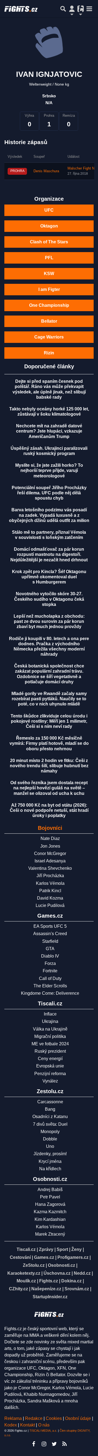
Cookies (54, 1418)
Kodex (11, 1425)
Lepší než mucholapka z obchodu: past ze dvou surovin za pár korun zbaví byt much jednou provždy (49, 621)
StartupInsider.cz (50, 1296)
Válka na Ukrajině (50, 1029)
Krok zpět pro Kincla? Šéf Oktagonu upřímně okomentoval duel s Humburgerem (49, 576)
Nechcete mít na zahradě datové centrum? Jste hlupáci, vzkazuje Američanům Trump (49, 431)
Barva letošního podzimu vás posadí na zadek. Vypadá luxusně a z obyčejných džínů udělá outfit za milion (49, 515)
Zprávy (46, 1249)
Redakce (33, 1418)
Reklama (13, 1418)
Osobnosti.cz (61, 1265)
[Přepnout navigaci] (72, 8)
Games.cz (44, 1257)
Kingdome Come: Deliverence (50, 993)
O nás (44, 1425)
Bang (50, 1109)
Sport (62, 1249)
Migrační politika (50, 1036)
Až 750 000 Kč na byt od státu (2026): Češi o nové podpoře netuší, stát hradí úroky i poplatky (49, 810)
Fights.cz (48, 1281)
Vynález (50, 1081)
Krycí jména (50, 1161)
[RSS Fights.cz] (64, 1444)
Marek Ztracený (50, 1234)
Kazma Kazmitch (50, 1211)
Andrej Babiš (50, 1189)
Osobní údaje (78, 1418)
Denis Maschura (46, 171)
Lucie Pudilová (50, 905)
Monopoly (50, 1131)
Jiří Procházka (50, 875)
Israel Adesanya (50, 861)
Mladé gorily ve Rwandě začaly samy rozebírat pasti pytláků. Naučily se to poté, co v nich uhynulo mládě (49, 698)
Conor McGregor (50, 853)
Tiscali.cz (26, 1249)
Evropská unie (50, 1066)
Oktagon (49, 226)
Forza (50, 963)
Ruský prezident (50, 1051)
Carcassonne (50, 1101)
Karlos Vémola (50, 883)
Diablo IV (50, 956)
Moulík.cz (26, 1281)
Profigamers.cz (72, 1257)
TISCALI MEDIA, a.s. (43, 1430)
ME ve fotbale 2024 (50, 1043)
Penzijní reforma (50, 1073)
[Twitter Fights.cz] (54, 1444)
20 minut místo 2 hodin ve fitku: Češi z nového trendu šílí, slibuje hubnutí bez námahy (49, 765)
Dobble (50, 1139)
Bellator (49, 321)
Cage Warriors (49, 337)
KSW (49, 273)
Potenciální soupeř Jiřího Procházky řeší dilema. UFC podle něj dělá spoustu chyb (49, 492)
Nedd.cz (82, 1273)
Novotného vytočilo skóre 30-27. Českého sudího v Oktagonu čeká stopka (49, 598)
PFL (49, 257)
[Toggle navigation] (89, 8)
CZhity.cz (18, 1288)
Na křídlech (50, 1168)
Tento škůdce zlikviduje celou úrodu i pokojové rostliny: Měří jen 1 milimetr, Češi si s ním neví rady (49, 721)
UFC (49, 210)
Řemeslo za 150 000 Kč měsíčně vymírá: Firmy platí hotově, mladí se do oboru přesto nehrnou (49, 743)
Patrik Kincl (50, 890)
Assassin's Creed (50, 933)
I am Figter (49, 289)
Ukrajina (50, 1021)
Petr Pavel (50, 1197)
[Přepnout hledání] (63, 8)
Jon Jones (50, 846)
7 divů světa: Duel (50, 1124)
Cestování (20, 1257)
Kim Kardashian (50, 1219)
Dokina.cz (71, 1281)
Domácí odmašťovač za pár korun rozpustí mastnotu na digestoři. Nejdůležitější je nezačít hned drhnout (49, 554)
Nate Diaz (50, 838)
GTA (50, 948)
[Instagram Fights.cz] (44, 1444)
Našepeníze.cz (46, 1288)
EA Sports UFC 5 (50, 926)
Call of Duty (50, 978)
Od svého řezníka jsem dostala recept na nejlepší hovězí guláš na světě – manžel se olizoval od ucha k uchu (49, 787)
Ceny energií (50, 1058)
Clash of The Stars (49, 242)
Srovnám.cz (77, 1288)
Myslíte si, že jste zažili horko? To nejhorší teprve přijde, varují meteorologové (49, 470)
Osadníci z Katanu (50, 1116)
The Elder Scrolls (50, 986)
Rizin (49, 353)
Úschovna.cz (57, 1273)
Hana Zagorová (50, 1204)
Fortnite (50, 970)
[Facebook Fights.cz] (33, 1444)
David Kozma (50, 898)
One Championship (49, 305)
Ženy (76, 1249)
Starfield (50, 941)
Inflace (50, 1014)
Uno (50, 1146)
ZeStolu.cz (34, 1265)
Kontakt (28, 1425)
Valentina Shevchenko (50, 868)
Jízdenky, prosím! (50, 1153)
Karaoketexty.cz (23, 1273)
